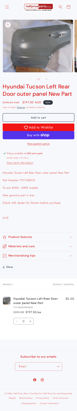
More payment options (38, 143)
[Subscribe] (58, 366)
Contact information (49, 403)
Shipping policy (29, 403)
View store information (20, 163)
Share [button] (9, 267)
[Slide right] (46, 79)
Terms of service (60, 398)
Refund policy (26, 398)
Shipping (21, 107)
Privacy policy (42, 398)
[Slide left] (31, 79)
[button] (7, 7)
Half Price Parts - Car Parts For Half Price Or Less (37, 393)
